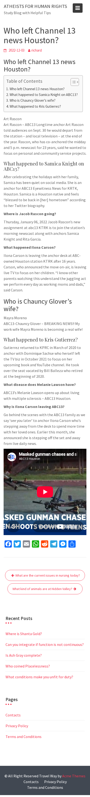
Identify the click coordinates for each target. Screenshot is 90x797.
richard (36, 50)
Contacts (13, 715)
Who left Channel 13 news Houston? (37, 89)
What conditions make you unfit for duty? (39, 676)
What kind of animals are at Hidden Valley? (42, 589)
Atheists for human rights (35, 6)
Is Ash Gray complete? (24, 655)
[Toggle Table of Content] (72, 82)
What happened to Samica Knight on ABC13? (44, 94)
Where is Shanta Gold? (24, 633)
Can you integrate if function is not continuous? (45, 644)
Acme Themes (73, 775)
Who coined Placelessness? (28, 666)
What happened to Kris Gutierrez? (35, 106)
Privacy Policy (17, 725)
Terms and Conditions (24, 736)
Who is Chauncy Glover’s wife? (32, 100)
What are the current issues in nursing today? (47, 575)
